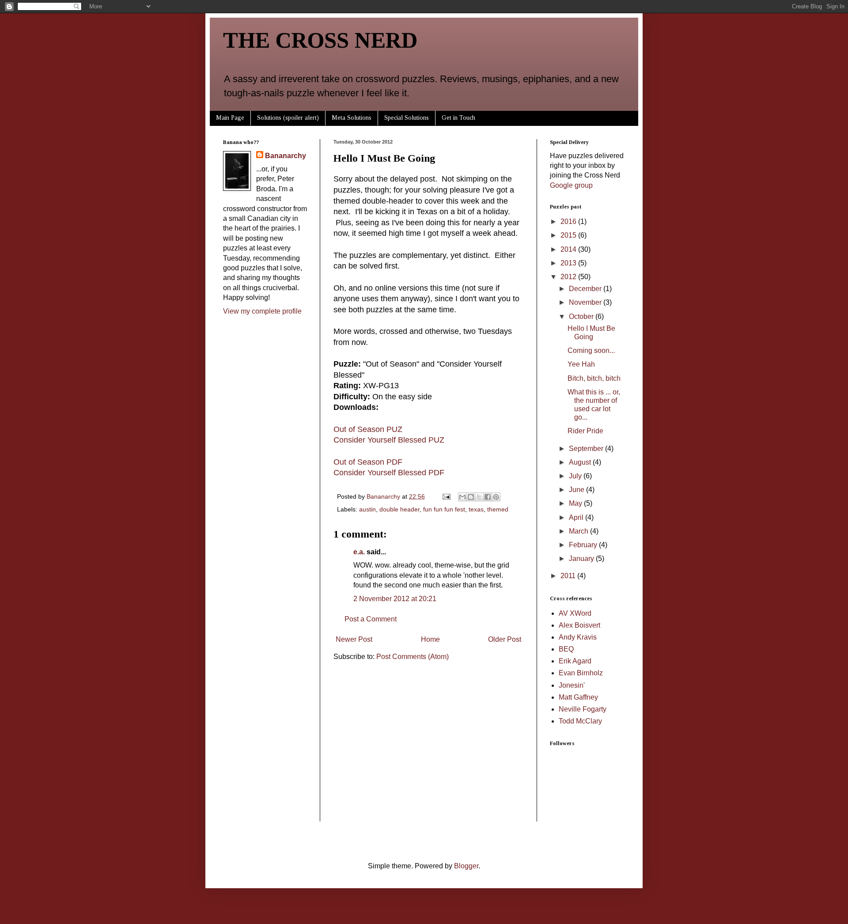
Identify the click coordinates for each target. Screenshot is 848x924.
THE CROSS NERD (320, 40)
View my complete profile (262, 311)
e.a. (359, 552)
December (586, 288)
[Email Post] (445, 496)
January (582, 558)
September (587, 448)
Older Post (504, 639)
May (576, 503)
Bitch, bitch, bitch (594, 378)
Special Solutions (406, 117)
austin (367, 509)
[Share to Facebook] (487, 496)
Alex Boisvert (579, 625)
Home (430, 639)
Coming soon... (591, 350)
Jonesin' (572, 685)
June (577, 489)
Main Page (230, 117)
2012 (569, 276)
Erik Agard (575, 661)
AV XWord (575, 613)
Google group (571, 185)
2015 (569, 235)
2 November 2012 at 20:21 (394, 598)
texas (476, 509)
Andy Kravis (578, 637)
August (581, 462)
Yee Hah (581, 364)
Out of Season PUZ (367, 429)
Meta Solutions (351, 117)
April (577, 517)
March (579, 531)
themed (497, 509)
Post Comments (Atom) (412, 656)
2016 (569, 221)
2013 (569, 263)
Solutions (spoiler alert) (288, 117)
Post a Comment (370, 619)
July (576, 476)
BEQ (566, 649)
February (584, 545)
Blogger (466, 866)
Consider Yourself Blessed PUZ (388, 439)
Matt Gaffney (578, 697)
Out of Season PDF (367, 462)
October (582, 316)
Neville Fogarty (582, 709)
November (586, 302)
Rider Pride (585, 431)
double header (399, 509)
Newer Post (354, 639)
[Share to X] (479, 496)
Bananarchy (285, 155)
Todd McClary (580, 721)
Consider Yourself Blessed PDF (388, 472)
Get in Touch (458, 117)
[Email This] (462, 496)
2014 (569, 249)
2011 (568, 575)
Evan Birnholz (581, 673)
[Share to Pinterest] (496, 496)
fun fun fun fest (444, 509)
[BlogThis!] (470, 496)
